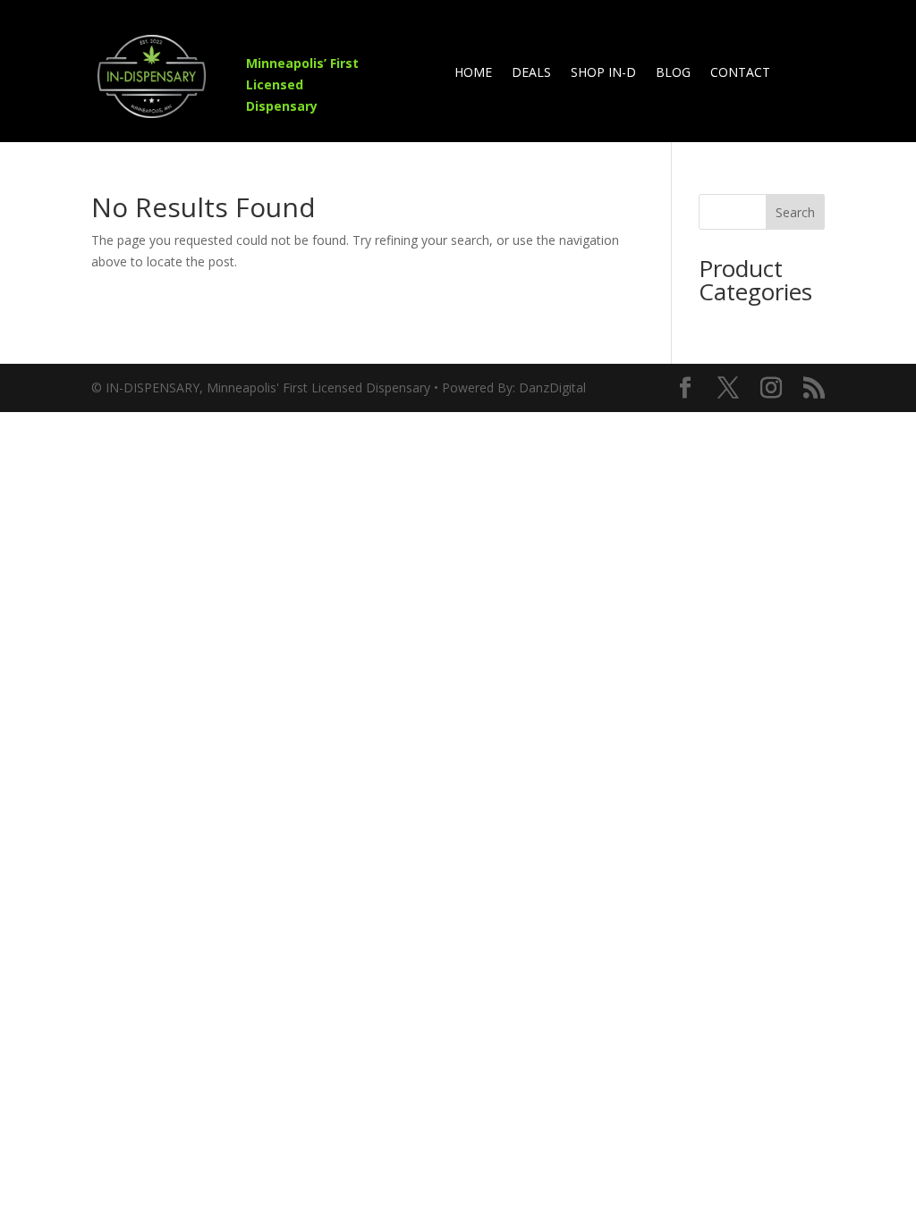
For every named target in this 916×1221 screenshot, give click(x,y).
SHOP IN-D (603, 73)
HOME (473, 73)
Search (795, 212)
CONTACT (740, 73)
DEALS (531, 73)
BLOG (673, 73)
